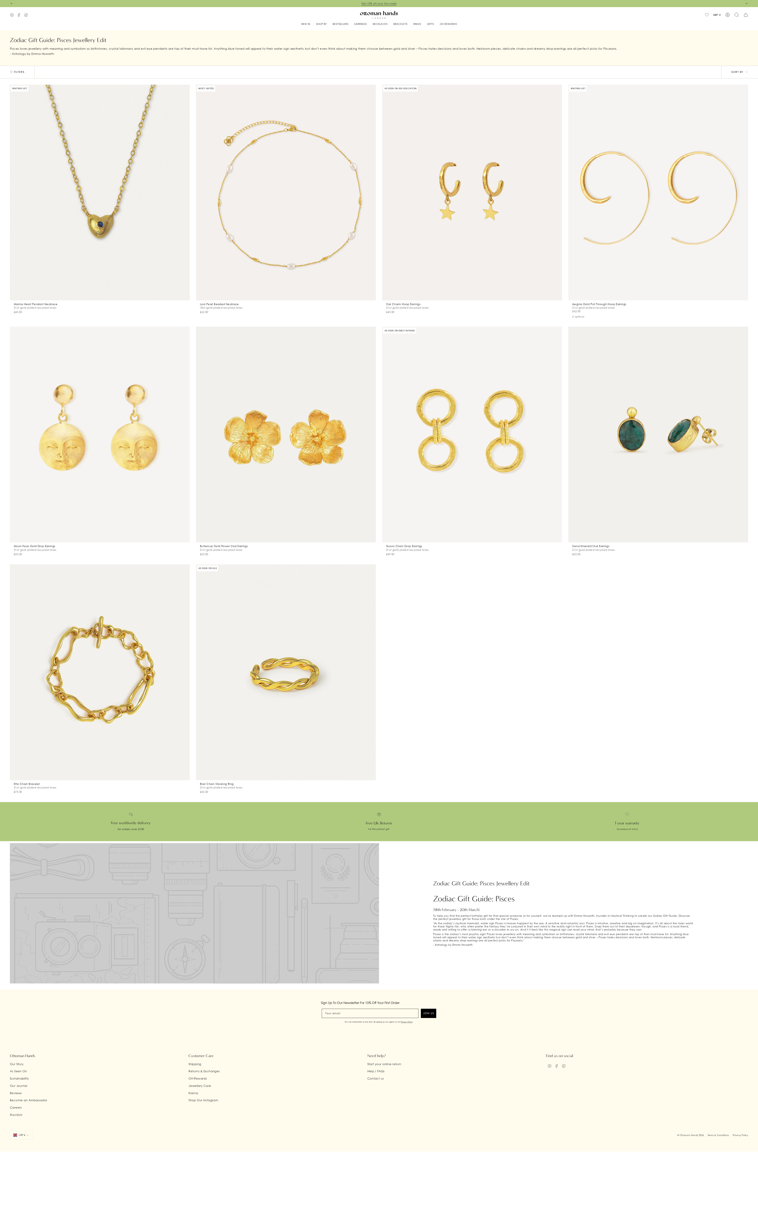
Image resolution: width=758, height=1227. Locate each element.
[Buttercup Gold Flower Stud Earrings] (286, 434)
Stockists (16, 1114)
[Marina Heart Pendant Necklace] (100, 192)
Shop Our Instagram (203, 1100)
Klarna (193, 1093)
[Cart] (745, 14)
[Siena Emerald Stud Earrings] (658, 434)
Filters (19, 72)
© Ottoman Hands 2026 (690, 1135)
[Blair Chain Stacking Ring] (286, 672)
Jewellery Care (200, 1085)
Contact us (375, 1078)
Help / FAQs (376, 1071)
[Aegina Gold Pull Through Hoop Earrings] (658, 192)
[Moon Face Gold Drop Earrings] (100, 434)
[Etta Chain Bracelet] (100, 672)
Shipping (195, 1064)
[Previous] (11, 3)
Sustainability (19, 1078)
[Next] (746, 3)
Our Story (16, 1064)
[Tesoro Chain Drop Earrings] (472, 434)
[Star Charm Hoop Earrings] (472, 192)
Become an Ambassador (28, 1100)
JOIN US (428, 1013)
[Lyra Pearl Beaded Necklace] (286, 192)
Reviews (16, 1093)
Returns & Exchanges (204, 1071)
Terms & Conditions (718, 1135)
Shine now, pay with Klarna (379, 3)
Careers (16, 1107)
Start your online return (384, 1064)
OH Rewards (198, 1078)
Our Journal (18, 1085)
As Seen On (18, 1071)
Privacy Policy (407, 1022)
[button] (321, 24)
